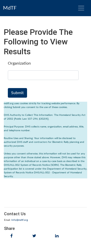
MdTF (9, 8)
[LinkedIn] (57, 236)
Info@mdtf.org (19, 220)
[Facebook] (11, 236)
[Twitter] (34, 236)
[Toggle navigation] (81, 8)
